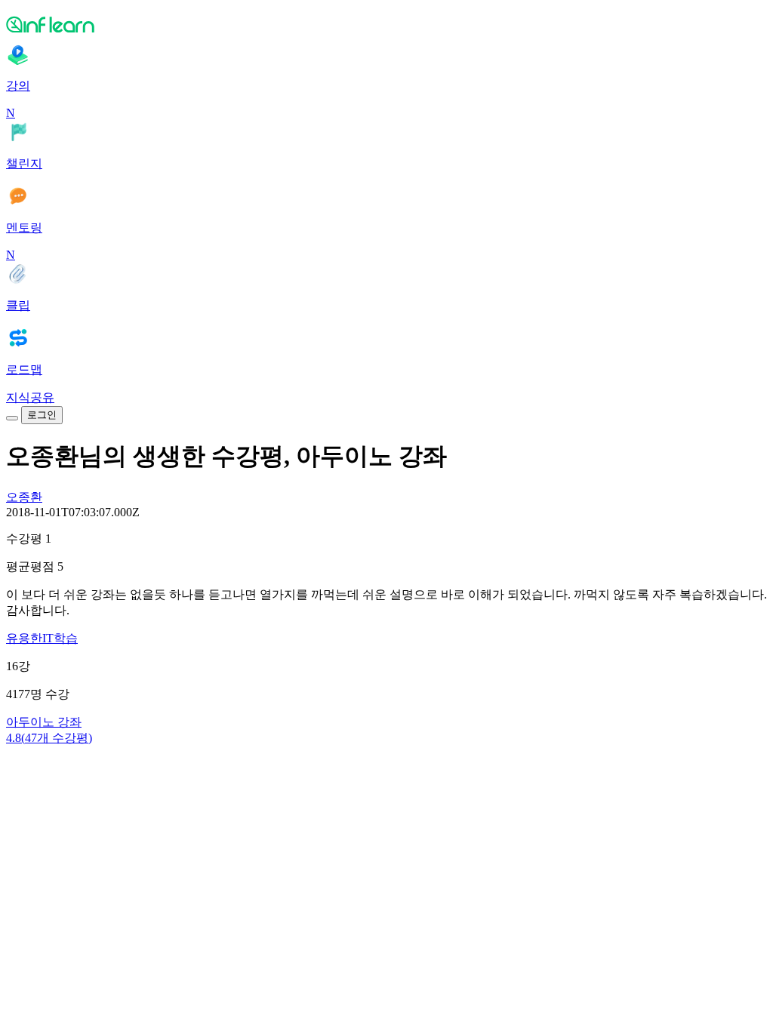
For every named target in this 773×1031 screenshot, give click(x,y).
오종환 (24, 497)
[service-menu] (12, 418)
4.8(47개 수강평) (49, 737)
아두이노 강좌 (44, 722)
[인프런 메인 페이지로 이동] (386, 24)
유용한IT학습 (42, 638)
